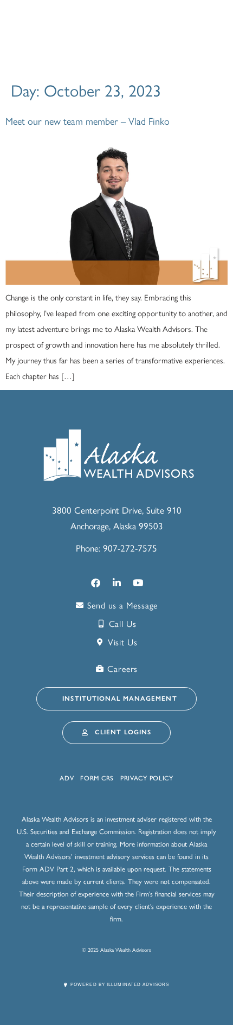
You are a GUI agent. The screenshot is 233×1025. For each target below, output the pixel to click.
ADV (67, 778)
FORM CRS (97, 778)
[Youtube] (137, 582)
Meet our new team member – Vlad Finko (87, 120)
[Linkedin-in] (116, 582)
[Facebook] (95, 582)
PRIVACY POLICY (146, 778)
